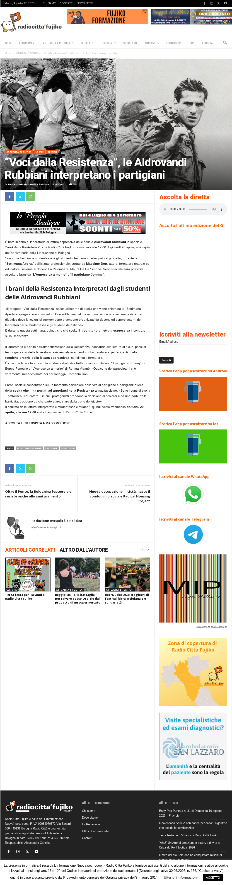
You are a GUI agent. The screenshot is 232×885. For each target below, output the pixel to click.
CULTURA (106, 42)
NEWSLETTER (85, 3)
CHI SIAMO (49, 3)
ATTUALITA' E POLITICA (27, 53)
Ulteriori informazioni (181, 877)
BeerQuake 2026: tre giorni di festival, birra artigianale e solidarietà (127, 598)
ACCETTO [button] (213, 877)
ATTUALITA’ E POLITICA (56, 42)
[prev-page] (142, 549)
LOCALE (40, 151)
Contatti (87, 838)
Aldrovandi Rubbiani (29, 448)
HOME (8, 42)
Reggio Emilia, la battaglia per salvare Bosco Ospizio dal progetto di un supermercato (77, 598)
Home (8, 53)
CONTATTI (66, 3)
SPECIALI (52, 151)
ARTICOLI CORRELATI (30, 550)
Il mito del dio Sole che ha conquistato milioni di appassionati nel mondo (190, 857)
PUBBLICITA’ (173, 42)
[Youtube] (225, 3)
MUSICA (85, 42)
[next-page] (148, 549)
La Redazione (91, 824)
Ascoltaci (208, 42)
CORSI (191, 42)
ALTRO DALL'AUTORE (84, 550)
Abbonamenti (27, 42)
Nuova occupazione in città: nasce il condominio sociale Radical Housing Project (119, 496)
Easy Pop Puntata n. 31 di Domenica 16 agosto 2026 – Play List (190, 813)
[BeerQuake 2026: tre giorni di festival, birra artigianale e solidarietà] (127, 575)
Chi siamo (88, 810)
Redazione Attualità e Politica (28, 184)
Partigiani (51, 448)
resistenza (68, 448)
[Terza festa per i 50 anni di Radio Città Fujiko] (28, 575)
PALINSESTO (129, 42)
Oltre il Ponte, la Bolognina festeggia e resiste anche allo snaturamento (38, 493)
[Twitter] (218, 3)
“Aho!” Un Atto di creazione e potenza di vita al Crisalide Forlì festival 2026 (189, 845)
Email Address (168, 341)
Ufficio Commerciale (95, 831)
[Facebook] (204, 3)
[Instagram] (211, 3)
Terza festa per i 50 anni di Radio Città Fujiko (25, 597)
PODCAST (149, 42)
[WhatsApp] (30, 196)
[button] (225, 43)
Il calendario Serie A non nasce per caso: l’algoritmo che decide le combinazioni (193, 825)
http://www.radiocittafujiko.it (46, 527)
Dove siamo (90, 817)
